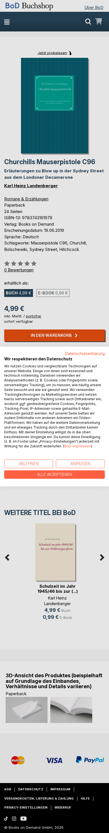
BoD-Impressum (77, 446)
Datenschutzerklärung (85, 353)
